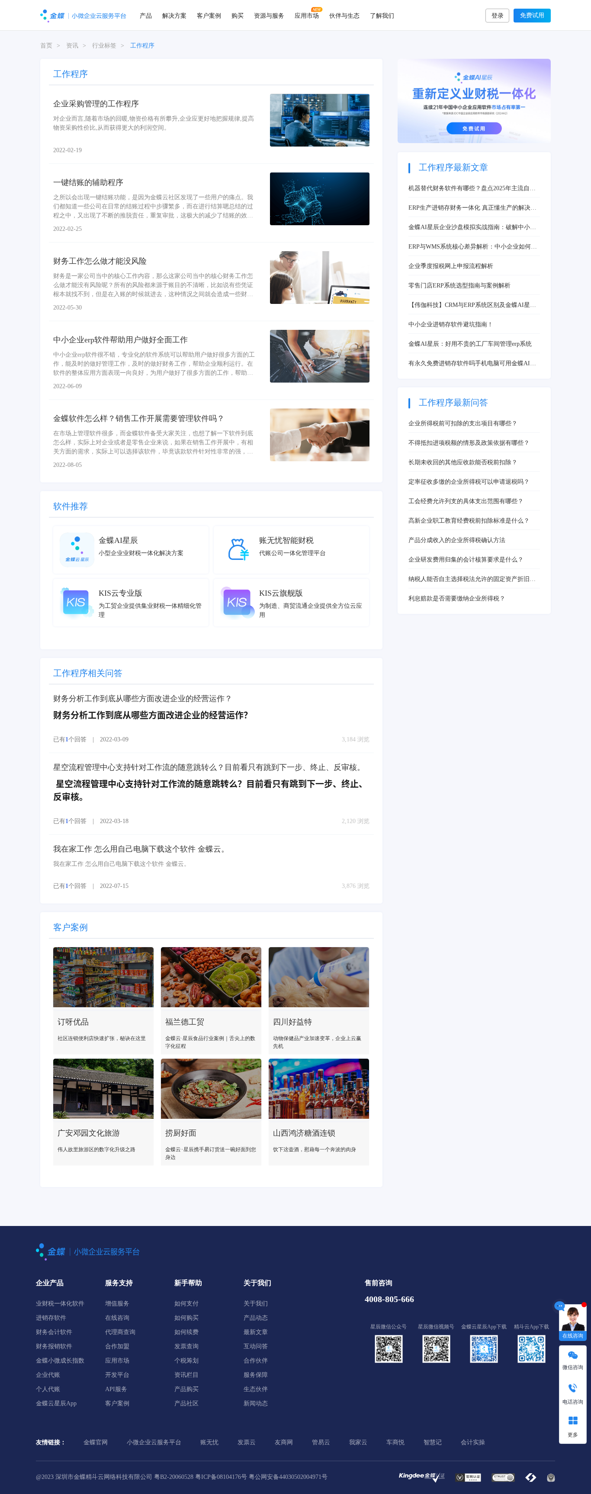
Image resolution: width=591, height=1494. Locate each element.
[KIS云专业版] (77, 602)
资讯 (72, 45)
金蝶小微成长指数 (60, 1360)
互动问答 (256, 1346)
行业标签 (104, 45)
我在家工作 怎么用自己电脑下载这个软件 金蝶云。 (141, 849)
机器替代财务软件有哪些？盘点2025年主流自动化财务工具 (472, 189)
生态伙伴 (256, 1389)
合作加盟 (117, 1346)
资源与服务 (269, 15)
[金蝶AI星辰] (77, 549)
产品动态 (256, 1318)
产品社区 (186, 1403)
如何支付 (186, 1303)
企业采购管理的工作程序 (96, 103)
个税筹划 (186, 1360)
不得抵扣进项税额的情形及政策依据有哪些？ (469, 443)
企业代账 (48, 1375)
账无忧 (209, 1442)
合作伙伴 (256, 1360)
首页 (46, 45)
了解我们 (382, 15)
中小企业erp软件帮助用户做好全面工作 (120, 339)
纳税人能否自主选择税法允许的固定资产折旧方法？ (472, 580)
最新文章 (256, 1332)
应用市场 (307, 15)
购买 (237, 15)
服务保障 (256, 1375)
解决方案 (174, 15)
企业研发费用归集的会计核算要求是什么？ (466, 559)
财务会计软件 (54, 1332)
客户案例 (209, 15)
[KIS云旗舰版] (237, 602)
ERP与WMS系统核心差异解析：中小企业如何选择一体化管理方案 (472, 247)
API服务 (116, 1389)
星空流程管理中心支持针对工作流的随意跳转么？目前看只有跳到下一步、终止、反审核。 (209, 767)
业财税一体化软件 (60, 1303)
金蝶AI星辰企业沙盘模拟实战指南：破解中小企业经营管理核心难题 (472, 228)
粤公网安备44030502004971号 (288, 1477)
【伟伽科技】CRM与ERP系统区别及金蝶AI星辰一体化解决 (472, 306)
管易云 (321, 1442)
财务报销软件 (54, 1346)
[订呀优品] (103, 978)
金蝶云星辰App (56, 1403)
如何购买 (186, 1318)
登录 (497, 16)
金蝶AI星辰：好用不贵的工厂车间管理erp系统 (470, 344)
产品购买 (186, 1389)
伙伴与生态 (344, 15)
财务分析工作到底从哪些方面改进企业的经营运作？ (142, 698)
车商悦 (395, 1442)
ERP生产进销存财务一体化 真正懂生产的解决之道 (472, 208)
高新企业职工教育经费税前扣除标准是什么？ (469, 520)
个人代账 (48, 1389)
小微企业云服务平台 (154, 1442)
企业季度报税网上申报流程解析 (450, 266)
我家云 (358, 1442)
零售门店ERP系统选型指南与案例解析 (459, 285)
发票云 (247, 1442)
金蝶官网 (96, 1442)
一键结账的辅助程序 (88, 182)
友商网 (284, 1442)
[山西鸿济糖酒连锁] (319, 1090)
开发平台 (117, 1375)
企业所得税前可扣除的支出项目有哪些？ (462, 423)
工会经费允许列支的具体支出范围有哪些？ (466, 501)
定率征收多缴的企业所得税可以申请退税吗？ (469, 482)
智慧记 (433, 1442)
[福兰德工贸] (211, 978)
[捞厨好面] (211, 1090)
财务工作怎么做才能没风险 (100, 261)
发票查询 (186, 1346)
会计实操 (473, 1442)
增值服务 (117, 1303)
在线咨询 (117, 1318)
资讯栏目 (186, 1375)
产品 (146, 15)
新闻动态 (256, 1403)
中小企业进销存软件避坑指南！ (450, 324)
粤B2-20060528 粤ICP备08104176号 (200, 1477)
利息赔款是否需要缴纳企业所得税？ (456, 598)
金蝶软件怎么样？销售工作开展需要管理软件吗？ (139, 418)
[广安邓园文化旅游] (103, 1090)
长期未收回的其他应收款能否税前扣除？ (462, 462)
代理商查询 (120, 1332)
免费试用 (532, 15)
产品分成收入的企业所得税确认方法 (456, 540)
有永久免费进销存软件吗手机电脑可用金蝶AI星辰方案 (472, 364)
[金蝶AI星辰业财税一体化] (474, 100)
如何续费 (186, 1332)
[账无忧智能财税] (237, 549)
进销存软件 (51, 1318)
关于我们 (256, 1303)
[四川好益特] (319, 978)
